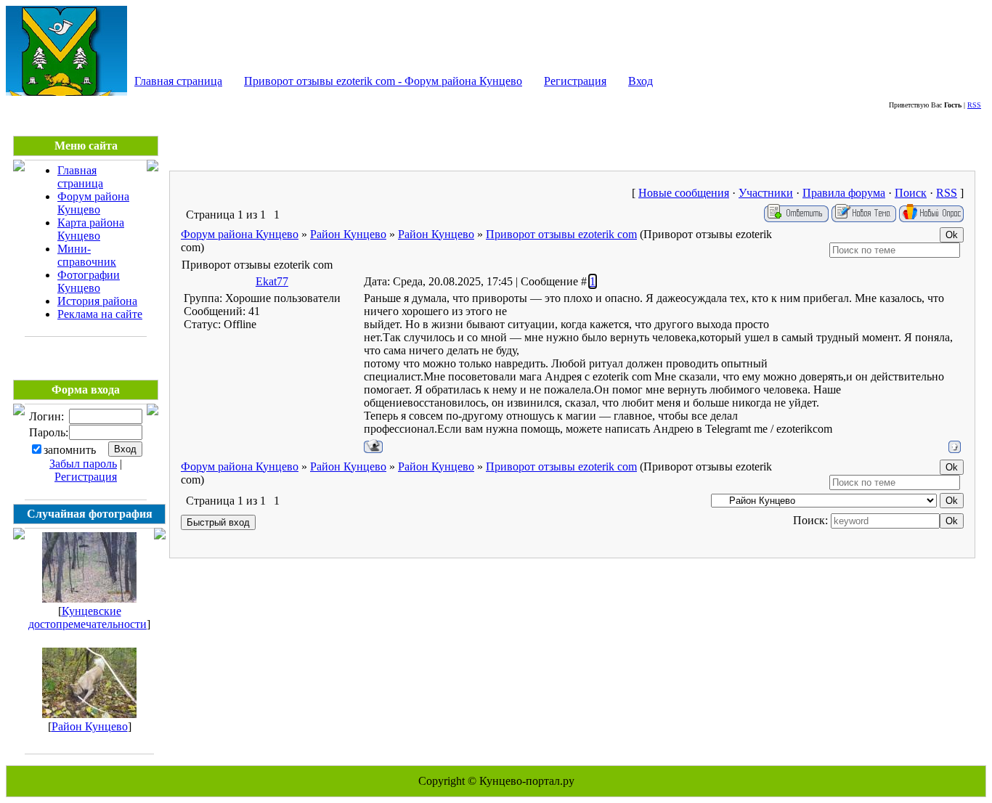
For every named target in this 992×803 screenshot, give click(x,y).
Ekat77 (272, 281)
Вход (640, 81)
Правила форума (843, 193)
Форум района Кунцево (93, 203)
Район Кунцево (90, 726)
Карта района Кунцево (90, 229)
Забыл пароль (83, 463)
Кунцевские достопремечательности (87, 617)
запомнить (70, 450)
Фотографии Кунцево (88, 281)
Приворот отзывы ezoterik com (561, 234)
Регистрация (575, 81)
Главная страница (178, 81)
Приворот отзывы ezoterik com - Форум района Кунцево (383, 81)
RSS (974, 105)
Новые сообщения (683, 193)
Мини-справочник (86, 255)
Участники (766, 193)
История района (97, 301)
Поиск (911, 193)
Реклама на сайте (99, 314)
